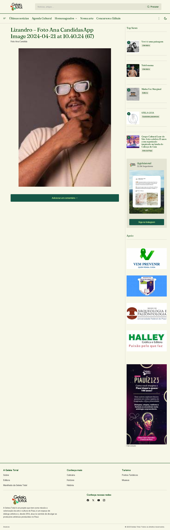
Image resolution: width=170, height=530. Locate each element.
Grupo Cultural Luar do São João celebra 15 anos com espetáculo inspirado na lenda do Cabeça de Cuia (154, 141)
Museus (125, 480)
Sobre (6, 475)
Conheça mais (74, 470)
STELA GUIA (148, 113)
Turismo (126, 470)
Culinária (71, 475)
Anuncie (6, 527)
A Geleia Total (10, 470)
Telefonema (147, 65)
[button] (4, 18)
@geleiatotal (144, 163)
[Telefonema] (133, 70)
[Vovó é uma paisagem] (133, 46)
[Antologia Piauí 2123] (147, 404)
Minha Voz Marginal (151, 89)
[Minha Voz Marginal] (133, 94)
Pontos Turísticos (130, 475)
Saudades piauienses (150, 117)
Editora (145, 93)
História (70, 485)
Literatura (146, 45)
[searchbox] (90, 6)
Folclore (70, 480)
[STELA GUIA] (133, 118)
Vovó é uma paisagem (152, 41)
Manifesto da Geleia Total (15, 485)
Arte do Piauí (147, 151)
